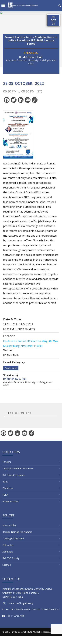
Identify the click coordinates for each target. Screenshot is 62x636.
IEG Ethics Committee (13, 475)
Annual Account (10, 501)
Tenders (6, 461)
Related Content (18, 413)
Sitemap (6, 564)
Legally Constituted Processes (17, 468)
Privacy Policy (9, 525)
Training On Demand (13, 538)
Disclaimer (7, 488)
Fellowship (7, 545)
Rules (5, 481)
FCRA (5, 494)
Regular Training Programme (17, 531)
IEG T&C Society (10, 558)
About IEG (7, 551)
